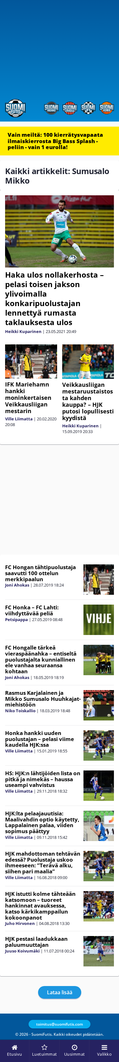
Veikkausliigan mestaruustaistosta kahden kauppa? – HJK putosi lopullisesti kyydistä (88, 401)
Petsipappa (16, 619)
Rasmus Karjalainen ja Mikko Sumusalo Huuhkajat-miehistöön (43, 698)
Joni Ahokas (17, 585)
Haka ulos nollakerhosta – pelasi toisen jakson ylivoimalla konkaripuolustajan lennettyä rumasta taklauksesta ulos (54, 298)
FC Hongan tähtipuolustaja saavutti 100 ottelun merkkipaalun (40, 572)
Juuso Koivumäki (22, 951)
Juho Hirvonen (20, 923)
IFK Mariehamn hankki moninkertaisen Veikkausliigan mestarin (28, 397)
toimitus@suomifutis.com (59, 1024)
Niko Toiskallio (20, 710)
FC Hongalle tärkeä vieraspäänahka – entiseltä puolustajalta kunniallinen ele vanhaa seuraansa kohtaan (40, 659)
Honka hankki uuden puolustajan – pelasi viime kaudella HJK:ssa (39, 738)
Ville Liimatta (19, 419)
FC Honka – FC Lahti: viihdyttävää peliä (32, 610)
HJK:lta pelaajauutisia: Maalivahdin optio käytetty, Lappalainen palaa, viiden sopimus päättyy (42, 822)
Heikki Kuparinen (23, 331)
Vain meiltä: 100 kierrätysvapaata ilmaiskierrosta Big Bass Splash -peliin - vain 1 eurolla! (55, 141)
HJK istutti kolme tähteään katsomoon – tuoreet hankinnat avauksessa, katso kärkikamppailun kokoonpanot (40, 905)
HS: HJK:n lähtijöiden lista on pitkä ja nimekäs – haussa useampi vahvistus (42, 779)
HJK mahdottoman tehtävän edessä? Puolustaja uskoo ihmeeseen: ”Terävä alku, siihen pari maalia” (42, 862)
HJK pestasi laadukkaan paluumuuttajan (36, 941)
